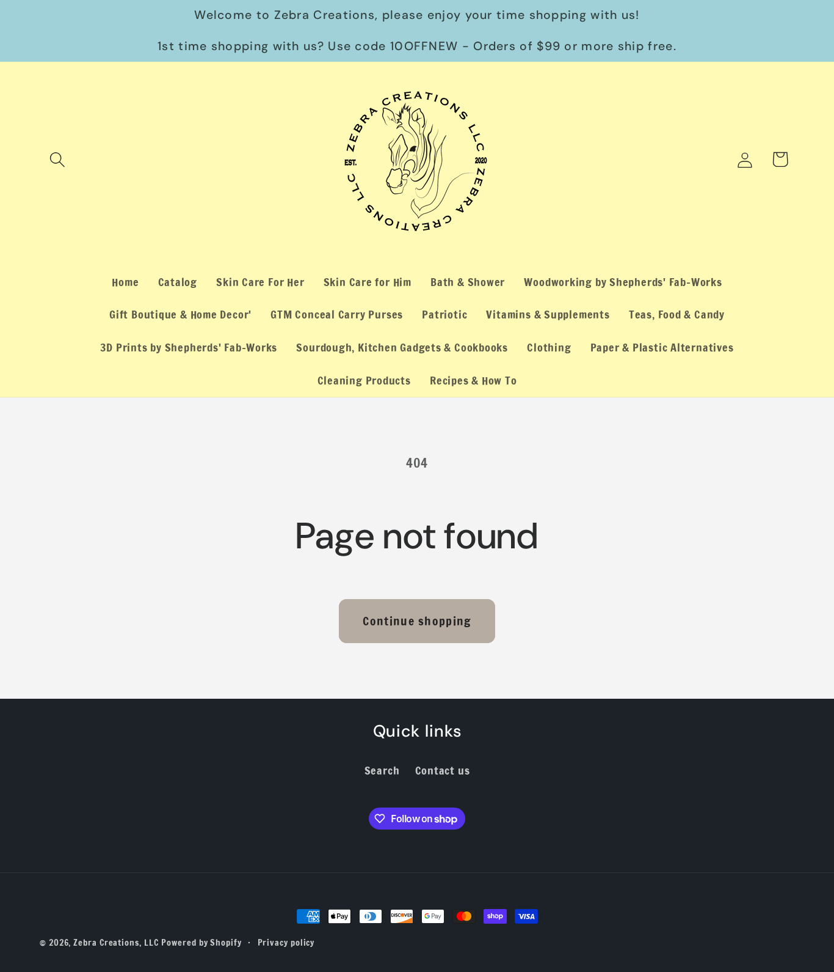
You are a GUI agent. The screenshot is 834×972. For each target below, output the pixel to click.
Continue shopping (417, 621)
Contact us (442, 770)
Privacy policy (286, 942)
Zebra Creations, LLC (115, 942)
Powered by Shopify (201, 942)
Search (382, 770)
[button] (57, 159)
